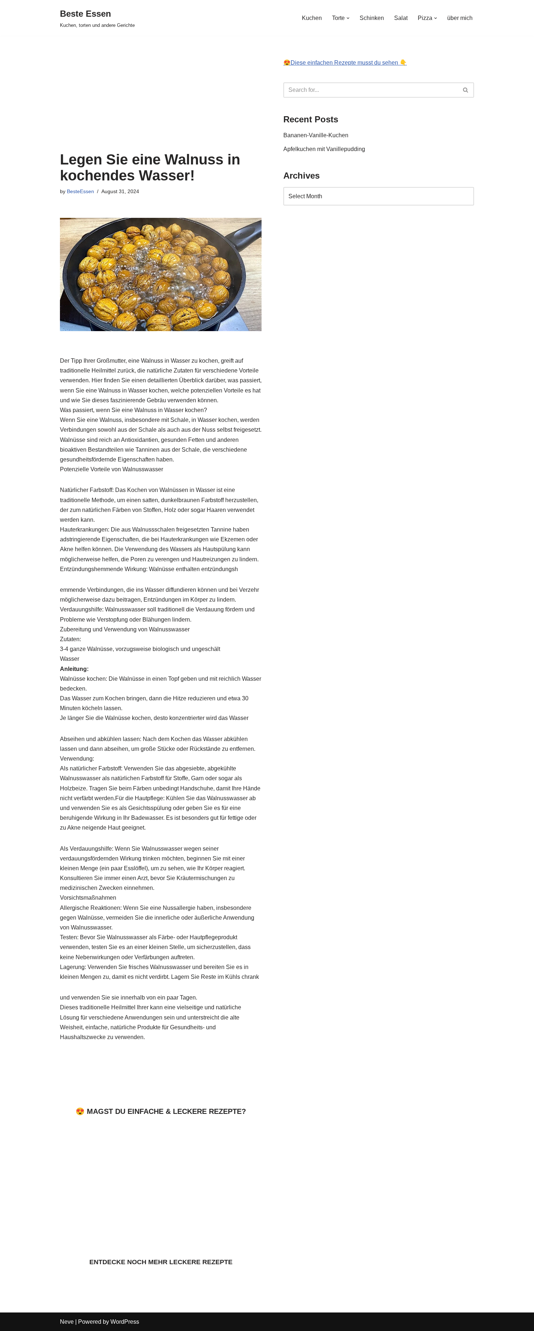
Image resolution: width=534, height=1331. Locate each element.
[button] (348, 18)
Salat (401, 18)
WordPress (124, 1322)
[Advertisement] (161, 90)
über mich (460, 18)
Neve (67, 1322)
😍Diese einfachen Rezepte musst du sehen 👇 (345, 63)
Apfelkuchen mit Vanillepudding (325, 149)
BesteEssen (80, 191)
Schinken (372, 18)
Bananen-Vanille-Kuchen (315, 135)
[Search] (466, 90)
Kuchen (312, 18)
